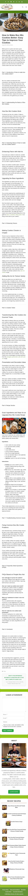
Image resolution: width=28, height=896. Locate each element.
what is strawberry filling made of (14, 214)
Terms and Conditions (15, 889)
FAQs (5, 671)
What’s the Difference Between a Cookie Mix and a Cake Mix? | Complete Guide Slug (14, 677)
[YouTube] (22, 2)
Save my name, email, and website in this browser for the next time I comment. (13, 725)
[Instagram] (8, 2)
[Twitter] (14, 2)
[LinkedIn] (19, 2)
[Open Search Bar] (22, 7)
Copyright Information (18, 891)
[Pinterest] (11, 2)
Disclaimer (23, 889)
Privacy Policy (5, 889)
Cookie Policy (8, 891)
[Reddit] (16, 2)
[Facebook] (5, 2)
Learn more (14, 791)
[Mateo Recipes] (7, 7)
